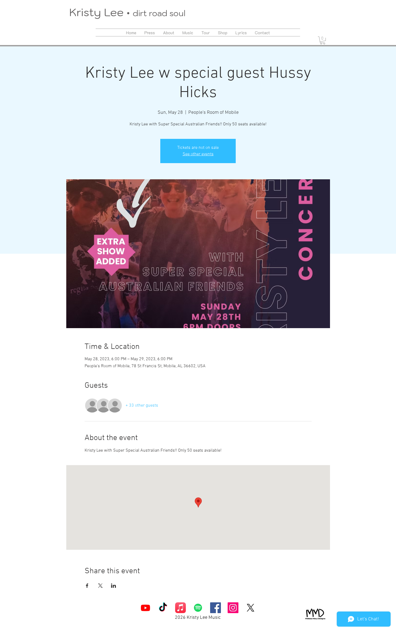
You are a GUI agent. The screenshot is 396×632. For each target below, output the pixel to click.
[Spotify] (198, 607)
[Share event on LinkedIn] (113, 585)
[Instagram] (233, 607)
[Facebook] (215, 607)
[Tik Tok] (163, 607)
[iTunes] (180, 607)
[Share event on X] (100, 585)
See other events (198, 154)
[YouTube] (145, 607)
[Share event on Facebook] (87, 585)
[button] (322, 40)
